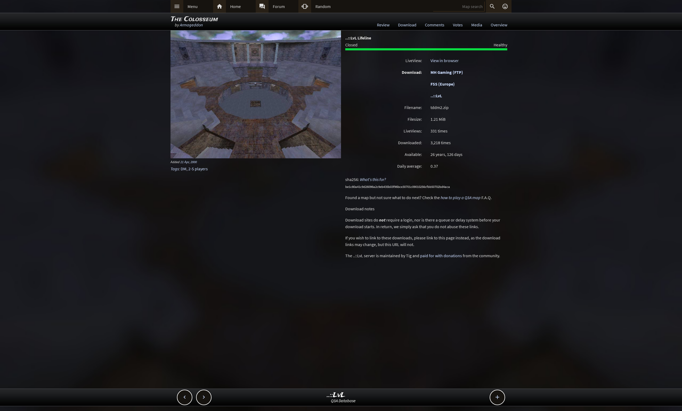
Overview (499, 24)
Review (383, 24)
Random (323, 6)
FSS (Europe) (443, 84)
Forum (279, 6)
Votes (458, 24)
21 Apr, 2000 (188, 162)
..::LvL (436, 95)
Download (407, 24)
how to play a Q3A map (461, 197)
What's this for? (373, 179)
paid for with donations (441, 255)
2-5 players (198, 168)
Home (235, 6)
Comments (434, 24)
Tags (174, 168)
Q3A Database (343, 400)
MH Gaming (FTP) (447, 72)
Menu (193, 6)
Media (476, 24)
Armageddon (191, 24)
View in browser (445, 60)
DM (183, 168)
